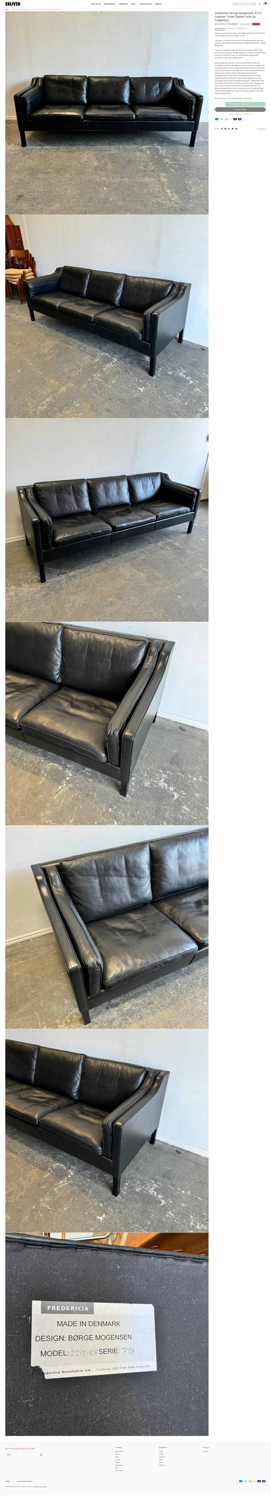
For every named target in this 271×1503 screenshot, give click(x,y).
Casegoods (119, 1465)
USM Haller (123, 4)
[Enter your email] (41, 1455)
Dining (161, 1454)
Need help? (262, 128)
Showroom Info (146, 4)
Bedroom (162, 1457)
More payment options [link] (240, 114)
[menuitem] (96, 3)
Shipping (230, 28)
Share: (217, 128)
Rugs (117, 1468)
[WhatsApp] (233, 128)
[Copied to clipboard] (236, 128)
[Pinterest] (229, 128)
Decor (161, 1462)
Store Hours (119, 1470)
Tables (117, 1462)
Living (161, 1451)
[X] (226, 128)
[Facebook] (222, 128)
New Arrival (96, 4)
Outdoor (162, 1465)
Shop (133, 4)
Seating (117, 1459)
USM (116, 1457)
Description (220, 28)
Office (161, 1459)
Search (205, 1451)
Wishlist (158, 4)
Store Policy (241, 28)
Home (7, 9)
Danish (117, 1454)
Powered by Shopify (40, 1486)
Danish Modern (110, 4)
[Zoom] (204, 16)
